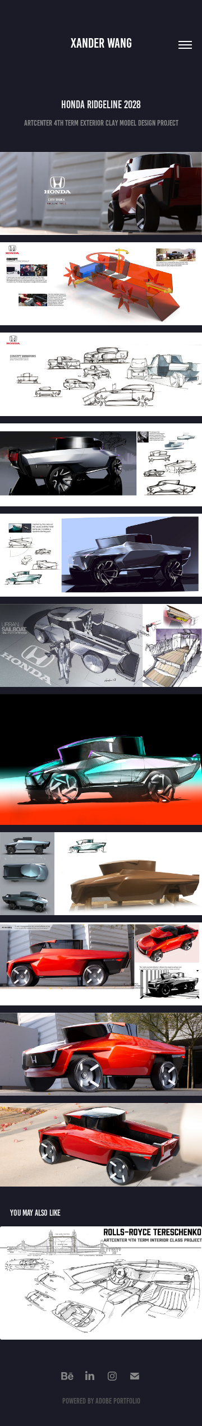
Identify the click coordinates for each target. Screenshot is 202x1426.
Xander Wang (101, 43)
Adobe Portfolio (117, 1401)
